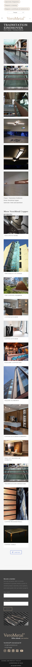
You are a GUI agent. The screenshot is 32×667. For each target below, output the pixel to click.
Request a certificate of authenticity (17, 9)
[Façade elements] (16, 382)
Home (5, 30)
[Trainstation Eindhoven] (16, 473)
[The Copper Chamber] (16, 285)
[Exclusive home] (16, 225)
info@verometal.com (11, 645)
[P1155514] (16, 51)
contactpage (8, 647)
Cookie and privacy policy (11, 661)
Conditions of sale (16, 663)
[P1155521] (16, 157)
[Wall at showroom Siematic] (16, 448)
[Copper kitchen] (16, 307)
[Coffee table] (16, 534)
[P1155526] (16, 131)
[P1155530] (16, 104)
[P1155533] (16, 78)
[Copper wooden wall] (16, 503)
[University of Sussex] (16, 255)
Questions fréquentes (12, 2)
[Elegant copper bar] (16, 352)
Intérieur (9, 30)
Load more (17, 552)
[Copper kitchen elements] (16, 419)
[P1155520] (16, 184)
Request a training (11, 5)
